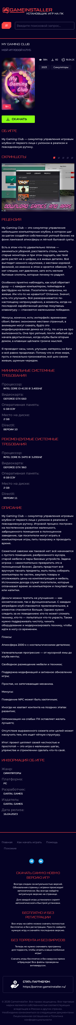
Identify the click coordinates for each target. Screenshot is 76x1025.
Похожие (10, 848)
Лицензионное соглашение (30, 1016)
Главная (7, 842)
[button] (54, 158)
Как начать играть (29, 842)
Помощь (52, 842)
